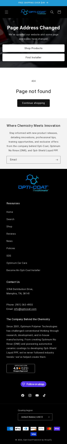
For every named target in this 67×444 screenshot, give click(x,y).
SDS (9, 255)
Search (10, 219)
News (10, 241)
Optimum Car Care (17, 263)
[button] (6, 12)
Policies (11, 248)
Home (10, 212)
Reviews (11, 233)
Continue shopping (33, 103)
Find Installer (33, 57)
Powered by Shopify (42, 440)
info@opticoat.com (25, 309)
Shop (9, 226)
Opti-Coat (27, 440)
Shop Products (34, 48)
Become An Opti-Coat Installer (23, 270)
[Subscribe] (56, 160)
